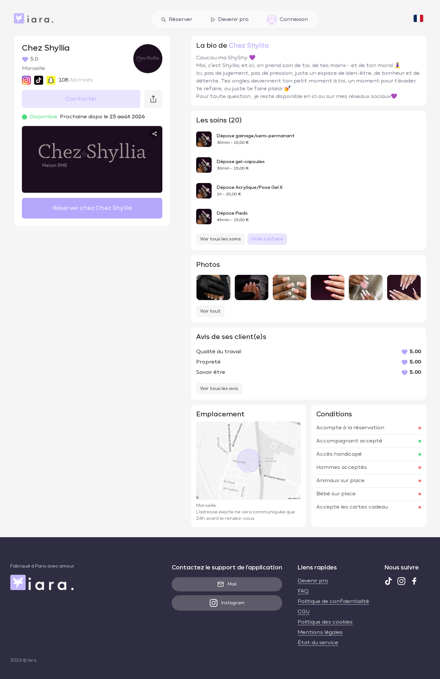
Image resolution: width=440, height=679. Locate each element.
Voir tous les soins (220, 239)
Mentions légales (320, 632)
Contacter (81, 99)
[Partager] (154, 134)
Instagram (232, 603)
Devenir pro (233, 19)
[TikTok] (388, 581)
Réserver (180, 19)
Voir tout (210, 311)
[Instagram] (401, 581)
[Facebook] (414, 581)
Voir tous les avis (219, 388)
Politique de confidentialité (333, 601)
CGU (304, 612)
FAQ (303, 591)
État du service (318, 642)
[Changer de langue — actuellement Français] (418, 19)
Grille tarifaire (267, 239)
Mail (232, 584)
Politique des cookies (325, 622)
